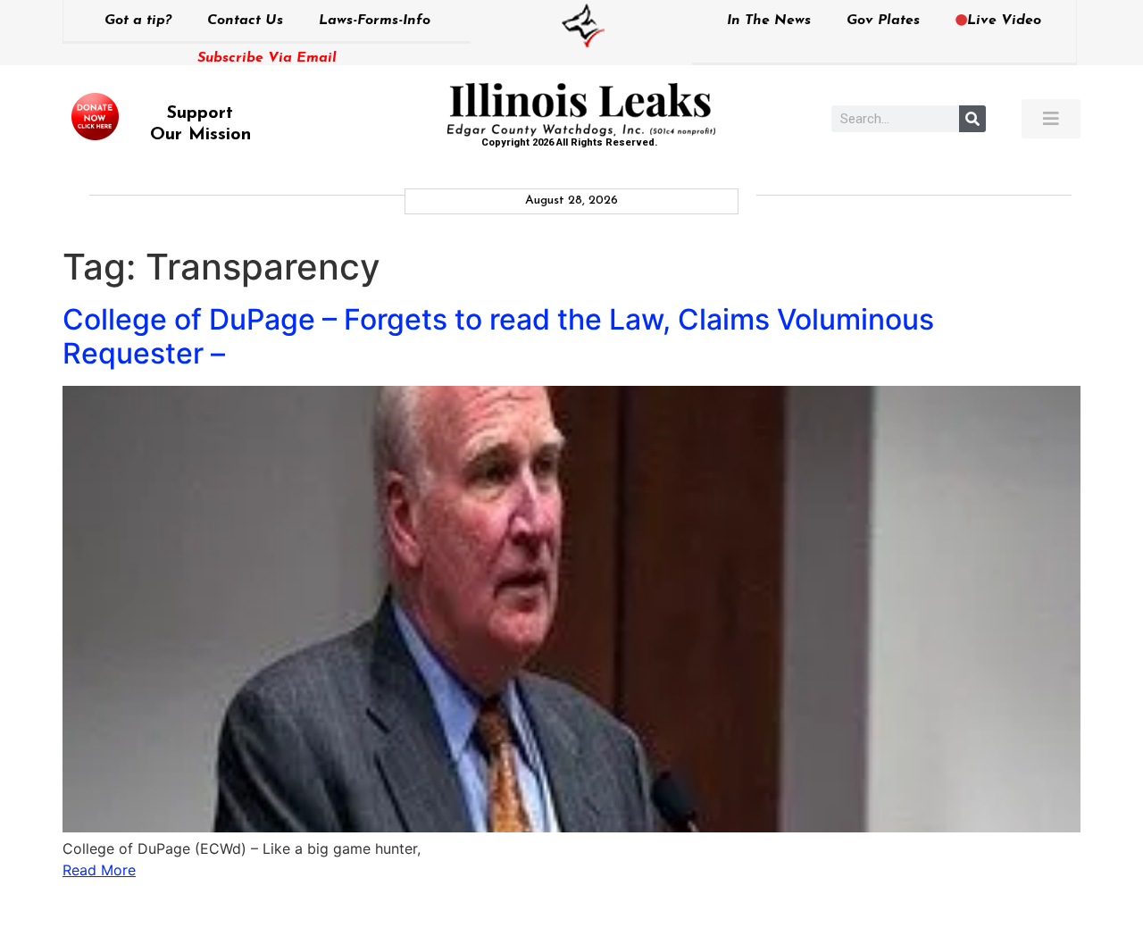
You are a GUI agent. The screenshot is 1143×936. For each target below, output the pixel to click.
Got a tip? (137, 20)
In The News (769, 20)
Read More (99, 870)
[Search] (972, 118)
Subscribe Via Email (267, 58)
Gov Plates (883, 20)
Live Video (1004, 20)
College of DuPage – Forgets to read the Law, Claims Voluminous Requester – (498, 336)
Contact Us (245, 20)
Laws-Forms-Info (374, 20)
